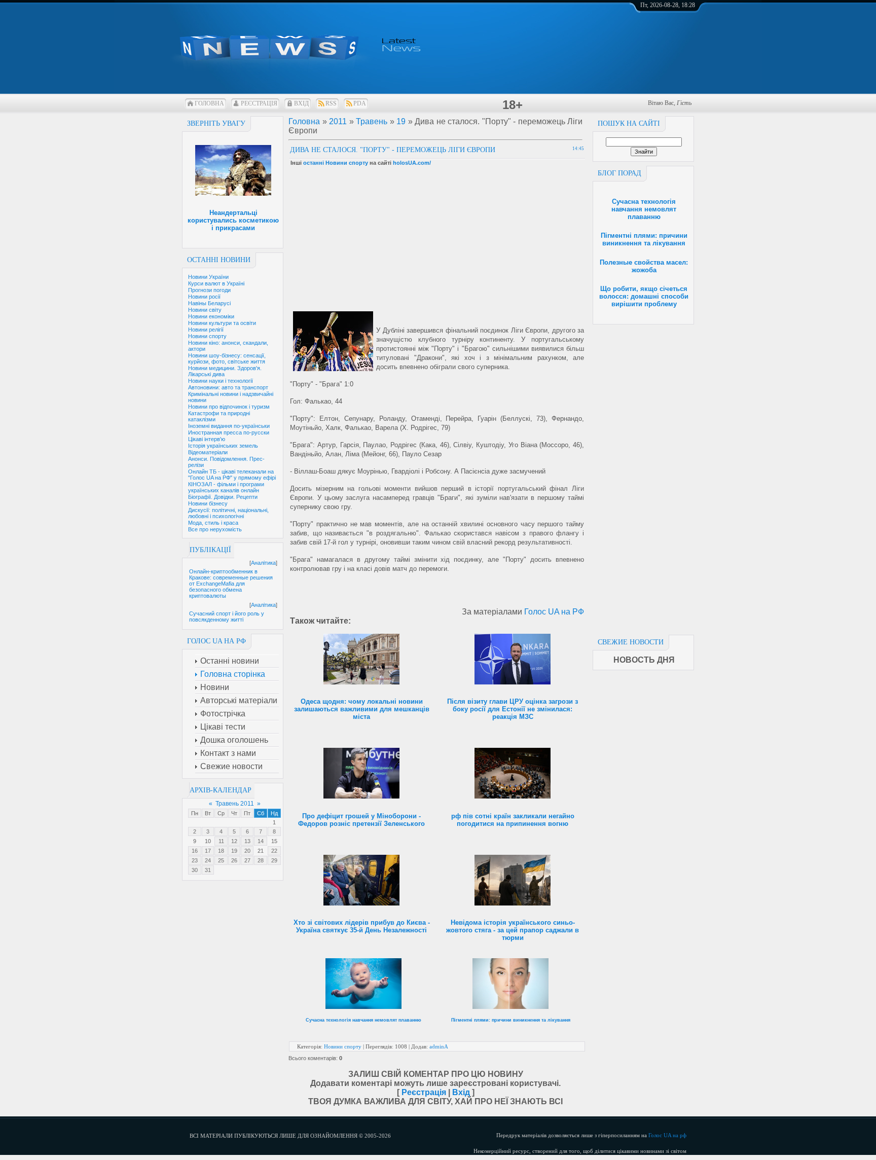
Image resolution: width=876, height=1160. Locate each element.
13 (247, 841)
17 (208, 851)
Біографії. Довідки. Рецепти (223, 497)
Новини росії (204, 297)
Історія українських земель (223, 446)
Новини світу (205, 310)
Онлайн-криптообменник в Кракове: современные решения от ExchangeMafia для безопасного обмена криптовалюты (231, 583)
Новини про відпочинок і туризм (229, 407)
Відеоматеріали (208, 452)
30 (195, 870)
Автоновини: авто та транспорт (228, 387)
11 (221, 841)
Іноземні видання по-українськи (229, 426)
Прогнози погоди (209, 290)
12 (234, 841)
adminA (438, 1046)
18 (221, 851)
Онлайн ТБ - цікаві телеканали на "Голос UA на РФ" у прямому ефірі (232, 474)
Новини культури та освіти (222, 323)
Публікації (210, 550)
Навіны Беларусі (209, 303)
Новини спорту (207, 336)
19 (234, 851)
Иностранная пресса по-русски (228, 432)
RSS (331, 103)
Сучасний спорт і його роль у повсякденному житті (226, 616)
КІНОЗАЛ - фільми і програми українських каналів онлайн (226, 487)
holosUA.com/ (412, 163)
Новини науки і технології (220, 381)
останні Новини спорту (335, 163)
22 (274, 851)
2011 (338, 121)
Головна (209, 103)
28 (261, 860)
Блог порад (619, 173)
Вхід (301, 103)
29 (274, 860)
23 (195, 860)
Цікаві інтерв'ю (206, 439)
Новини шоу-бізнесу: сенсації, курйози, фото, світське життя (227, 358)
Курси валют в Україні (216, 283)
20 (247, 851)
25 (221, 860)
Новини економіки (211, 316)
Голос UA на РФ (554, 611)
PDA (359, 103)
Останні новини (218, 260)
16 (195, 851)
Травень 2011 (234, 803)
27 (247, 860)
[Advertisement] (643, 476)
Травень (371, 121)
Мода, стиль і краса (213, 523)
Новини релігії (206, 330)
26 (234, 860)
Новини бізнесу (208, 503)
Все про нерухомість (215, 529)
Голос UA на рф (667, 1135)
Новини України (208, 277)
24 (208, 860)
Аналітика (263, 563)
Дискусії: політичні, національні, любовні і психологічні (228, 513)
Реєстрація (259, 103)
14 (261, 841)
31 (208, 870)
